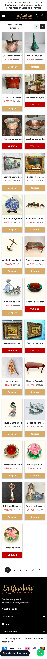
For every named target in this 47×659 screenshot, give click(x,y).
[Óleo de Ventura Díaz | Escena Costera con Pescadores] (35, 330)
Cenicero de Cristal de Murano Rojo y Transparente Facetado (12, 464)
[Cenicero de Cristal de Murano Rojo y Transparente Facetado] (12, 451)
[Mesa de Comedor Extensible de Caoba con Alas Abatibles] (35, 367)
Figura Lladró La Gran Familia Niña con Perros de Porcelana (12, 301)
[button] (42, 16)
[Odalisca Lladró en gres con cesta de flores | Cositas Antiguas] (12, 492)
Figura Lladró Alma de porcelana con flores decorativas (34, 506)
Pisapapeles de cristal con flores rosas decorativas (35, 464)
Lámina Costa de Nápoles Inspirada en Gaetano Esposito (12, 177)
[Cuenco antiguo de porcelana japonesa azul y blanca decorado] (12, 205)
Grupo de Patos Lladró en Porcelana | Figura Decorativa (35, 423)
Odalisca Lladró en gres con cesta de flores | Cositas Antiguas (12, 506)
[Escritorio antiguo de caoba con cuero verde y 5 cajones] (35, 246)
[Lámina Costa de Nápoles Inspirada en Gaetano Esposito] (12, 163)
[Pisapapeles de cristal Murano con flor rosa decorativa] (12, 534)
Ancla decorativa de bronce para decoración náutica (12, 260)
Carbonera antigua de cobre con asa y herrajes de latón (12, 56)
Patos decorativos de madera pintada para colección (34, 218)
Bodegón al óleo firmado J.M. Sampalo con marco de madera (35, 177)
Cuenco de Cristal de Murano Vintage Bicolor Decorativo (34, 301)
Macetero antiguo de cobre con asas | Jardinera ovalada (12, 139)
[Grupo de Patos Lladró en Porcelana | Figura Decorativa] (35, 409)
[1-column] (36, 26)
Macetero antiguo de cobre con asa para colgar (35, 97)
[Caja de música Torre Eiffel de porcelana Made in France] (35, 42)
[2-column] (42, 26)
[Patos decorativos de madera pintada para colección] (35, 205)
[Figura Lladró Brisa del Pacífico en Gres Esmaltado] (12, 409)
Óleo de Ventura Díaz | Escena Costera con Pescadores (35, 343)
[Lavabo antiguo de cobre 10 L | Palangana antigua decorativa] (35, 125)
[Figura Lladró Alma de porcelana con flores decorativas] (35, 492)
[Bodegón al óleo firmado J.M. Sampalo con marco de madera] (35, 163)
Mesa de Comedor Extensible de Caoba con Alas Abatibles (35, 381)
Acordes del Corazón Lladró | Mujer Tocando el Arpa (12, 381)
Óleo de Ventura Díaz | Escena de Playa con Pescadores (12, 343)
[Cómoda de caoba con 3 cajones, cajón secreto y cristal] (12, 84)
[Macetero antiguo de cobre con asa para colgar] (35, 84)
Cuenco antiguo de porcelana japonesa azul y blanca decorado (12, 218)
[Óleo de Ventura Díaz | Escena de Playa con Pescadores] (12, 330)
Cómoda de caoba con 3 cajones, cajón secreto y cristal (12, 97)
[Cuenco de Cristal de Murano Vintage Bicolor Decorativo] (35, 288)
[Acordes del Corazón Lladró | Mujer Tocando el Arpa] (12, 367)
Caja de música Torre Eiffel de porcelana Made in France (35, 56)
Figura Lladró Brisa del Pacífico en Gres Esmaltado (12, 423)
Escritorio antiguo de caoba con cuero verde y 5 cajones (35, 260)
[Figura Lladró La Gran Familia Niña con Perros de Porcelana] (12, 288)
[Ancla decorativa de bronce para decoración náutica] (12, 246)
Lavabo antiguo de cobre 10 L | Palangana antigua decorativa (34, 139)
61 (33, 570)
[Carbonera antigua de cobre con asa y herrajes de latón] (12, 42)
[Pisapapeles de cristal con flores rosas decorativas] (35, 451)
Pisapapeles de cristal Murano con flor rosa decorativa (12, 547)
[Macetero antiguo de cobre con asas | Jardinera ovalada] (12, 125)
